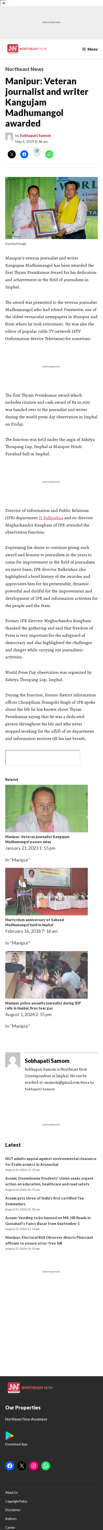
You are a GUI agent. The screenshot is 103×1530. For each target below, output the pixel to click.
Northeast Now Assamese (26, 1419)
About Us (11, 1493)
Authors (10, 1519)
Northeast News (24, 69)
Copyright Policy (16, 1501)
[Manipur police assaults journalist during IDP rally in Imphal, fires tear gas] (46, 997)
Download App (16, 1444)
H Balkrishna (51, 518)
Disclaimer (12, 1510)
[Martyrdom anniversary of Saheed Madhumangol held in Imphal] (46, 913)
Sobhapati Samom (35, 135)
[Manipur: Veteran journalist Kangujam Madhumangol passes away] (46, 830)
